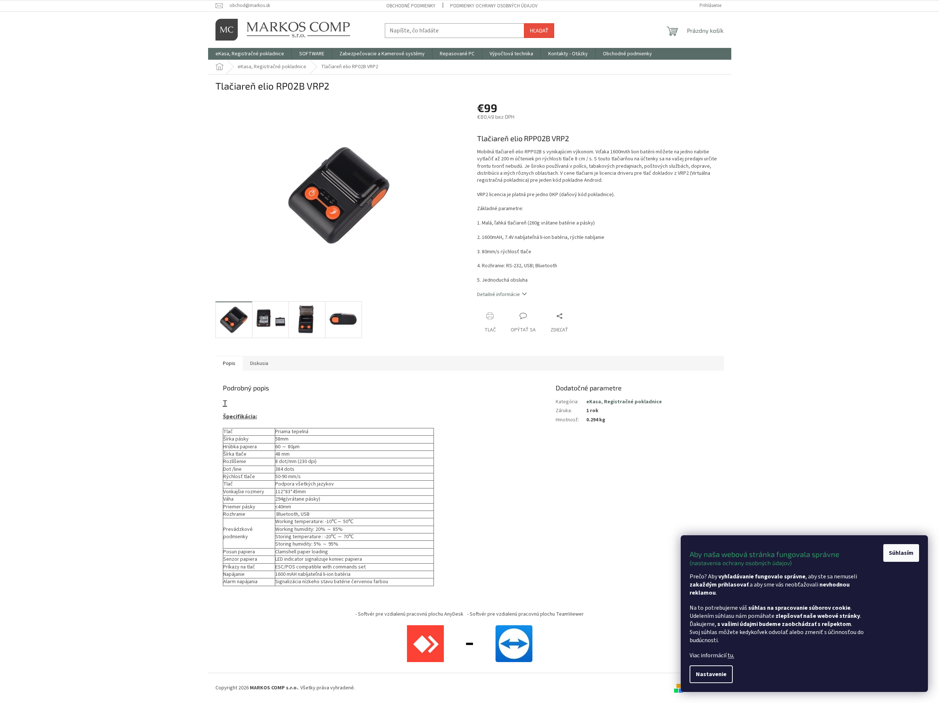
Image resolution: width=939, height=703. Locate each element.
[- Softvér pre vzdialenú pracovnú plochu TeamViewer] (514, 643)
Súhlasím (901, 553)
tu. (731, 655)
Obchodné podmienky (410, 6)
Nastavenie (711, 674)
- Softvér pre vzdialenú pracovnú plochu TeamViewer (525, 614)
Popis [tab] (229, 363)
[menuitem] (249, 54)
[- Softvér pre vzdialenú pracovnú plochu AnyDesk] (425, 643)
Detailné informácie (498, 294)
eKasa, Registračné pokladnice (624, 402)
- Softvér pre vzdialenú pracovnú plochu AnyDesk (409, 614)
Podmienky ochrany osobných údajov (494, 6)
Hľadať (539, 30)
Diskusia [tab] (259, 363)
